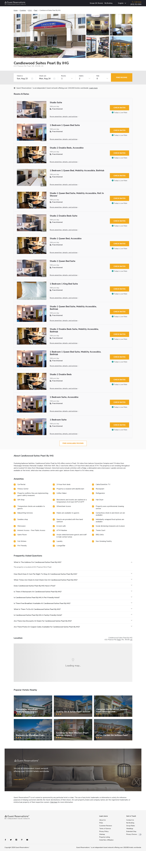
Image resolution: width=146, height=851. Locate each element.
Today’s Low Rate (120, 112)
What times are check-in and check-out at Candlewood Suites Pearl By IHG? (45, 580)
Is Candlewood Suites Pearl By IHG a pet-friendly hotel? (37, 597)
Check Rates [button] (119, 107)
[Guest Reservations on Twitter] (11, 839)
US (131, 640)
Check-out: (42, 76)
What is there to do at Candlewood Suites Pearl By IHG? (37, 609)
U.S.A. (30, 10)
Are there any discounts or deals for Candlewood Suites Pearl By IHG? (43, 621)
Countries (23, 10)
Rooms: (63, 76)
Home (16, 10)
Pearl (35, 10)
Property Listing (104, 837)
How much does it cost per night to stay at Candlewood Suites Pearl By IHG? (45, 574)
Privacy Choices (131, 834)
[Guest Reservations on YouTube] (26, 839)
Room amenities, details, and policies (63, 117)
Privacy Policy (103, 831)
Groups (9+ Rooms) (96, 3)
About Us (102, 820)
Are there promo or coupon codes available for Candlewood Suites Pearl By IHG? (47, 627)
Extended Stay (131, 831)
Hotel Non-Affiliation (106, 840)
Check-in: (20, 76)
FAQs (101, 823)
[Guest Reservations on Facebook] (6, 839)
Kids (98, 76)
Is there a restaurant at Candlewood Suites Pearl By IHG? (38, 591)
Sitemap (102, 834)
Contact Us (130, 820)
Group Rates (130, 826)
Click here (53, 802)
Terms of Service (105, 829)
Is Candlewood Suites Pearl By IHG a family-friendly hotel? (38, 615)
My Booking (108, 3)
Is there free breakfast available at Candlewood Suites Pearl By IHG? (42, 603)
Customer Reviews (105, 826)
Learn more (93, 88)
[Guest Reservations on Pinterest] (22, 839)
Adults (81, 76)
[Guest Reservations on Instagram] (16, 839)
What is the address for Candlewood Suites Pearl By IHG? (37, 562)
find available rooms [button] (73, 443)
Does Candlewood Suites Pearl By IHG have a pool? (34, 586)
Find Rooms (121, 77)
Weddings (129, 829)
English (120, 3)
